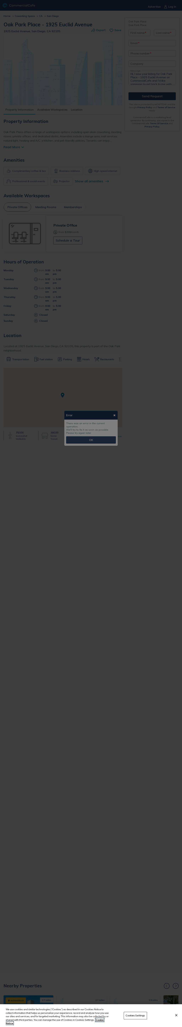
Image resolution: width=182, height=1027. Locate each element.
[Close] (176, 1015)
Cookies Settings (135, 1015)
